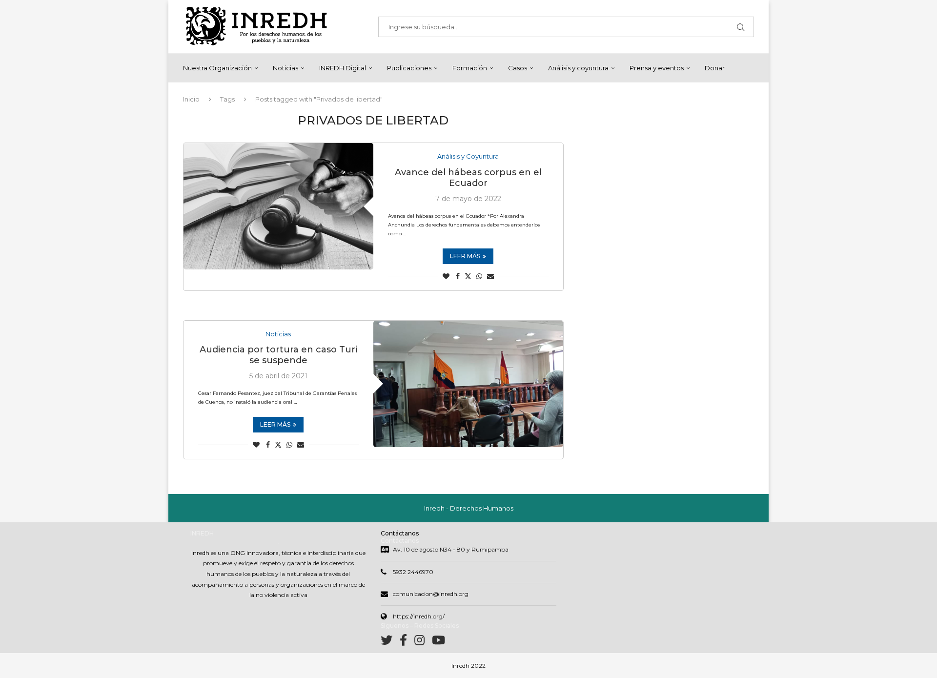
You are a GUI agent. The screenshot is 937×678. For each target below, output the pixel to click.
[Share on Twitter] (468, 276)
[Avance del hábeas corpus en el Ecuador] (278, 206)
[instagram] (423, 642)
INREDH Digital (342, 68)
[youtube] (438, 642)
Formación (469, 68)
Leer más (465, 256)
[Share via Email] (490, 276)
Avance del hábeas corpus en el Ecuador (468, 177)
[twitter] (390, 642)
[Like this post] (446, 276)
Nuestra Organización (217, 68)
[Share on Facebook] (458, 276)
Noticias (285, 68)
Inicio (191, 99)
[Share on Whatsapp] (479, 276)
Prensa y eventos (657, 68)
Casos (517, 68)
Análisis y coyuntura (578, 68)
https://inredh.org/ (419, 616)
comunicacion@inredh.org (430, 593)
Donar (715, 68)
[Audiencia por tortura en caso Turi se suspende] (468, 384)
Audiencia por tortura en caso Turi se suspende (278, 355)
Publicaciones (409, 68)
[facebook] (407, 642)
